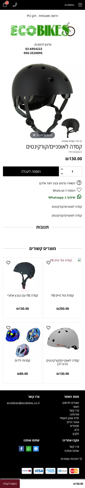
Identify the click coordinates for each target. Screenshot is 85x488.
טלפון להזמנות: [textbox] (42, 48)
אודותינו (74, 414)
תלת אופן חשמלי (69, 418)
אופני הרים (73, 422)
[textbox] (62, 434)
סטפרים (74, 426)
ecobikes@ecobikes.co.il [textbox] (23, 399)
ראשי (76, 407)
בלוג (76, 430)
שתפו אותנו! (71, 451)
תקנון (76, 434)
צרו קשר (74, 410)
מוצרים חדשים (70, 403)
